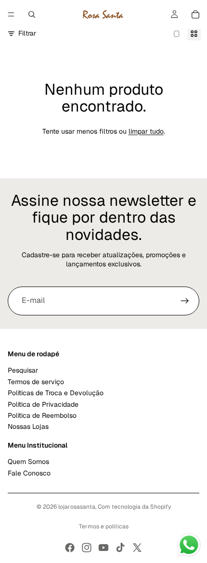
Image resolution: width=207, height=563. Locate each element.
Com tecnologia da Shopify (134, 507)
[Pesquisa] (31, 14)
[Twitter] (137, 547)
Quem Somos (28, 461)
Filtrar (27, 33)
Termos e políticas (104, 526)
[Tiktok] (120, 547)
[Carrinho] (195, 14)
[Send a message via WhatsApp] (189, 545)
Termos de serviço (36, 381)
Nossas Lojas (28, 426)
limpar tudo (146, 131)
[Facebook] (70, 547)
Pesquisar (23, 370)
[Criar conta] (185, 301)
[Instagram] (86, 547)
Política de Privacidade (43, 404)
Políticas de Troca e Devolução (56, 392)
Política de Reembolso (42, 415)
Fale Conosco (29, 472)
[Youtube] (103, 547)
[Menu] (11, 14)
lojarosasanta (76, 507)
